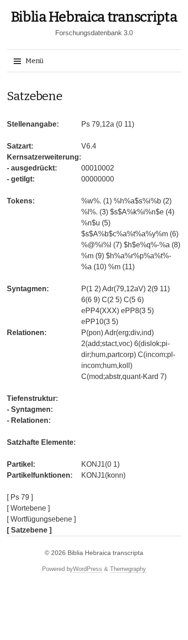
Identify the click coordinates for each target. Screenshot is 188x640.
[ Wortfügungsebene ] (41, 519)
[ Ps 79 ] (20, 497)
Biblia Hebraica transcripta (94, 17)
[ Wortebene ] (28, 508)
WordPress (87, 568)
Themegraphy (128, 568)
